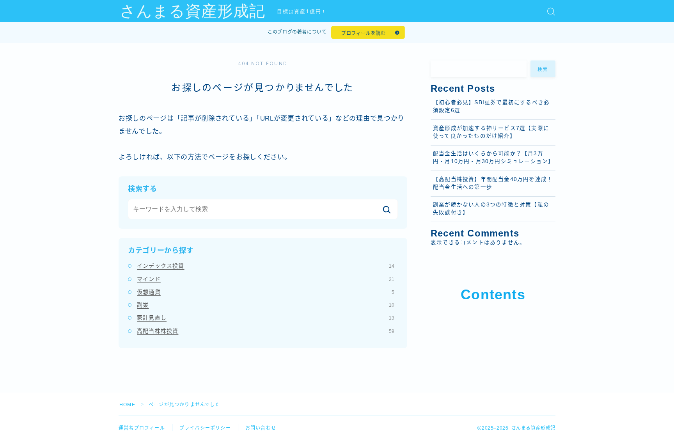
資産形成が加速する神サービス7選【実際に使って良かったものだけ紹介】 (491, 132)
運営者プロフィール (142, 428)
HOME (127, 404)
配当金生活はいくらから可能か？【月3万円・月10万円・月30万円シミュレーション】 (493, 157)
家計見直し (265, 318)
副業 (265, 305)
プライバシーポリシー (205, 428)
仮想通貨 (265, 292)
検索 (543, 69)
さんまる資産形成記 (192, 11)
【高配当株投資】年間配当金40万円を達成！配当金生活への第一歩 (493, 183)
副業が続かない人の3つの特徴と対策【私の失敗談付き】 (491, 208)
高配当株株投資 (265, 331)
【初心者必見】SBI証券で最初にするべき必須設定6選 (491, 106)
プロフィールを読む (363, 33)
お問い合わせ (260, 428)
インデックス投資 (265, 266)
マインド (265, 279)
